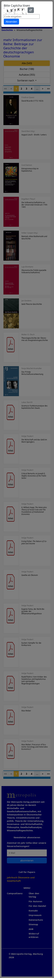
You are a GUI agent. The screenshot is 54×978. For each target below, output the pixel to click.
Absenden (11, 21)
